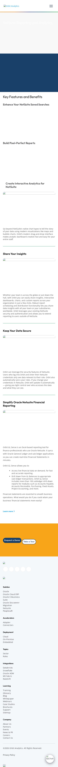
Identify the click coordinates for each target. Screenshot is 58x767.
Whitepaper (8, 698)
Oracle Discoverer (11, 602)
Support (6, 709)
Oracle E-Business (11, 597)
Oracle (6, 591)
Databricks (8, 667)
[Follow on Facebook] (5, 569)
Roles (5, 656)
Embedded (8, 642)
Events (6, 729)
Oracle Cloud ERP (11, 594)
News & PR (8, 732)
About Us (7, 724)
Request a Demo (12, 540)
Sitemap (7, 712)
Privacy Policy (9, 755)
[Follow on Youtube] (22, 569)
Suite (5, 600)
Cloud (5, 636)
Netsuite (7, 608)
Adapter (6, 622)
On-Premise (8, 639)
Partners (7, 726)
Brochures (8, 707)
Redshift (7, 679)
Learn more (8, 511)
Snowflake (7, 670)
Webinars (7, 701)
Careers (6, 735)
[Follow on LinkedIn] (17, 569)
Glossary (7, 693)
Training (7, 690)
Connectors (8, 625)
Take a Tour (29, 541)
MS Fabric (7, 676)
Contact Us (8, 738)
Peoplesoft (8, 611)
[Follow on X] (28, 569)
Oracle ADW (8, 673)
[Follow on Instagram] (11, 569)
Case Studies (9, 704)
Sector (6, 653)
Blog (5, 696)
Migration (7, 605)
